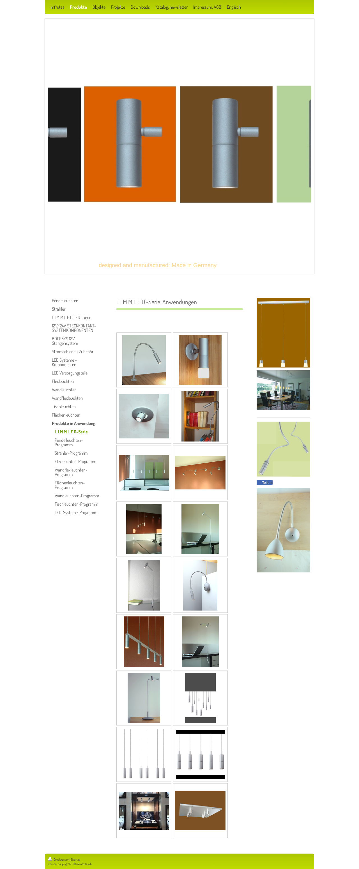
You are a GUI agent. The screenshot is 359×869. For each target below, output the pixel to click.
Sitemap (75, 859)
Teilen (266, 483)
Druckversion (61, 859)
